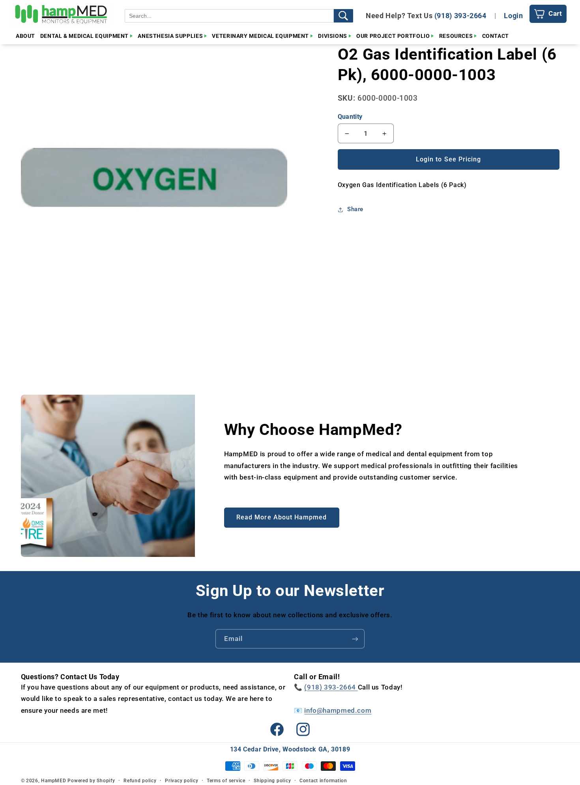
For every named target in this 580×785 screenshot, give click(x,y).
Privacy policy (181, 780)
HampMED (53, 780)
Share (355, 209)
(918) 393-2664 (460, 15)
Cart (555, 13)
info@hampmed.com (337, 710)
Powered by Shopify (91, 780)
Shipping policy (272, 780)
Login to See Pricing (448, 159)
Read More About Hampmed (281, 517)
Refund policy (140, 780)
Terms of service (226, 780)
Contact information (323, 780)
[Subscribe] (355, 638)
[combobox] (229, 15)
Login (513, 15)
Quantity (350, 116)
